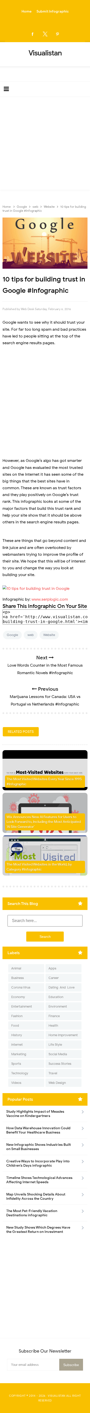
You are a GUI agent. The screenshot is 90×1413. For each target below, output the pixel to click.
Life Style (55, 1044)
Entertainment (21, 1006)
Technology (19, 1073)
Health (53, 1025)
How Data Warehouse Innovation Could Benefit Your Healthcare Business (38, 1130)
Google (12, 635)
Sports (16, 1064)
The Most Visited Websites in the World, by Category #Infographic (39, 867)
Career (53, 978)
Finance (54, 1016)
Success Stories (59, 1064)
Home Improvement (63, 1035)
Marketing (18, 1054)
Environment (57, 1006)
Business (17, 978)
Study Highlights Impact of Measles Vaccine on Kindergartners (35, 1113)
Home (27, 11)
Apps (52, 968)
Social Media (57, 1054)
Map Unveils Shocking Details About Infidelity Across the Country (35, 1196)
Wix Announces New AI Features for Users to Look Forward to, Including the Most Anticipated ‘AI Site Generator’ (43, 822)
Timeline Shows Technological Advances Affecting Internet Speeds (39, 1180)
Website (49, 635)
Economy (18, 997)
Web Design (57, 1083)
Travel (52, 1073)
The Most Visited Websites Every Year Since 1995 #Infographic (44, 781)
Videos (16, 1083)
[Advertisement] (45, 144)
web (31, 635)
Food (15, 1025)
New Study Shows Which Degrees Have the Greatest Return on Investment (38, 1229)
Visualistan (57, 1395)
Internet (17, 1044)
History (16, 1035)
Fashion (16, 1016)
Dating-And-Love (61, 987)
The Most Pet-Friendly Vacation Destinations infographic (31, 1213)
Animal (16, 968)
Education (55, 997)
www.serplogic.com (50, 599)
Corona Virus (20, 987)
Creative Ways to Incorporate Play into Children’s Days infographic (38, 1163)
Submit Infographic (52, 11)
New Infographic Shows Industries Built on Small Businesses (38, 1147)
